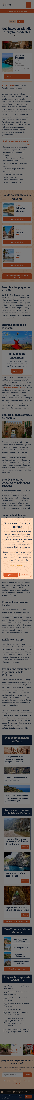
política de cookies (17, 565)
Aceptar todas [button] (10, 575)
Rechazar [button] (25, 575)
